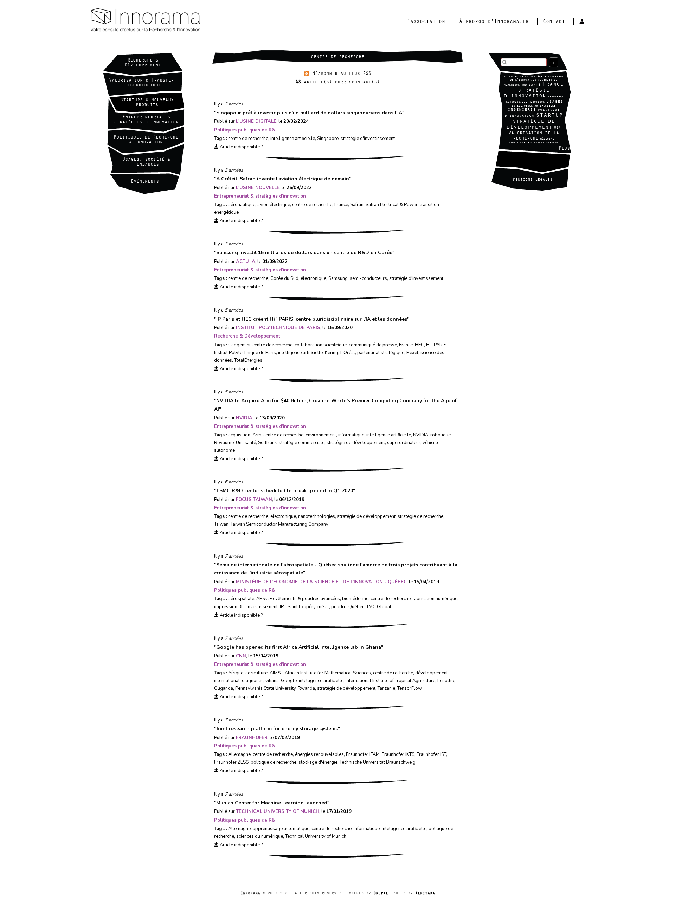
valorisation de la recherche (533, 136)
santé (534, 85)
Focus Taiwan (254, 499)
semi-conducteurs (368, 278)
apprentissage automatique (281, 829)
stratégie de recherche (420, 516)
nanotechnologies (316, 516)
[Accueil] (173, 21)
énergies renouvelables (319, 754)
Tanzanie (386, 688)
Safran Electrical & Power (392, 204)
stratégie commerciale (301, 442)
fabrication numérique (435, 599)
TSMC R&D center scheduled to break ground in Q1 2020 (284, 490)
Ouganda (223, 688)
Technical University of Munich (277, 811)
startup (549, 116)
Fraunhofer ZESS (231, 762)
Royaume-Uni (228, 442)
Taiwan (221, 524)
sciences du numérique (259, 836)
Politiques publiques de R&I (245, 130)
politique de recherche (273, 762)
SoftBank (267, 442)
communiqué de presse (373, 345)
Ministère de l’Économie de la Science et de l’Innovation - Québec (321, 582)
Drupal (380, 894)
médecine (547, 139)
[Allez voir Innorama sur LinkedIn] (525, 158)
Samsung (338, 278)
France (553, 85)
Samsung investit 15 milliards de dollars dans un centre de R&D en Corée (304, 252)
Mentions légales (532, 180)
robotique (537, 102)
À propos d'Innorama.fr (494, 22)
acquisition (239, 435)
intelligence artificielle (533, 106)
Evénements (145, 182)
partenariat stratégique (380, 352)
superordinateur (403, 442)
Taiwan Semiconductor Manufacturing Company (279, 524)
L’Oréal (347, 352)
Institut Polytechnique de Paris (278, 328)
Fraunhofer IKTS (398, 754)
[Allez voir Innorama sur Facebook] (511, 158)
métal (323, 607)
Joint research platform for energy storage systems (277, 728)
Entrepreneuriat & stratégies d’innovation (260, 196)
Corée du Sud (284, 278)
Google (289, 681)
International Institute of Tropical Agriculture (390, 681)
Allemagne (239, 754)
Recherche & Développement (142, 63)
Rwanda (306, 688)
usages (554, 101)
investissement (546, 143)
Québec (356, 607)
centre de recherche (248, 138)
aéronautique (241, 204)
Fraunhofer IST (431, 754)
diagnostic (252, 681)
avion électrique (273, 204)
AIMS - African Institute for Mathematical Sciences (320, 673)
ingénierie (522, 110)
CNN (241, 656)
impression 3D (229, 607)
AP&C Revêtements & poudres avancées (298, 599)
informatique (351, 435)
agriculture (256, 673)
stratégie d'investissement (368, 138)
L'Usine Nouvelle (257, 188)
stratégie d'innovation (526, 93)
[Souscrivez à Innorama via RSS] (553, 158)
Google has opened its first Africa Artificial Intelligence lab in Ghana (298, 647)
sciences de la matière (523, 76)
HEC (419, 345)
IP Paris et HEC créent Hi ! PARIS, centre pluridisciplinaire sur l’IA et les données (311, 319)
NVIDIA (244, 418)
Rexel (412, 352)
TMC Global (378, 607)
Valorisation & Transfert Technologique (142, 83)
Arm (256, 435)
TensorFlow (409, 688)
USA (557, 128)
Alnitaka (425, 894)
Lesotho (445, 681)
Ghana (272, 681)
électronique (313, 278)
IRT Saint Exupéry (297, 607)
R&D (524, 85)
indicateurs (520, 143)
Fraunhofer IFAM (363, 754)
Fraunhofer (252, 737)
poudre (338, 607)
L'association (424, 22)
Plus (564, 149)
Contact (554, 22)
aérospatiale (241, 599)
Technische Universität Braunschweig (378, 762)
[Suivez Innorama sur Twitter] (539, 158)
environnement (321, 435)
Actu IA (245, 261)
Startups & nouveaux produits (147, 103)
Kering (331, 352)
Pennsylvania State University (265, 688)
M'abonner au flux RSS (341, 74)
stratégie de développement (531, 124)
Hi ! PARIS (436, 345)
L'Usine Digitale (256, 121)
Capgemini (239, 345)
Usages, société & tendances (146, 162)
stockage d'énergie (318, 762)
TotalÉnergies (248, 360)
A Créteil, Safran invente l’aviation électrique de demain (282, 178)
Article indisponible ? (241, 147)
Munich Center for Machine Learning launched (271, 803)
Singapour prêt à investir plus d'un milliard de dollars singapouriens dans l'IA (309, 112)
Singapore (328, 138)
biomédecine (355, 599)
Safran (357, 204)
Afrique (235, 673)
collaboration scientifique (321, 345)
